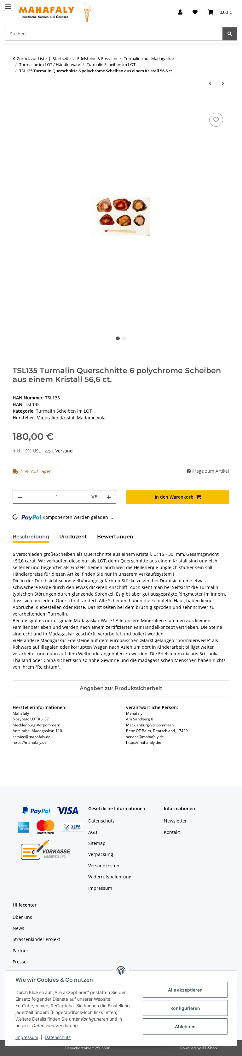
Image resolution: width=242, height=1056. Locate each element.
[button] (180, 12)
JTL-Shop (209, 1048)
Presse (19, 962)
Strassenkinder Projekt (36, 939)
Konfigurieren (185, 1008)
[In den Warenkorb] (18, 104)
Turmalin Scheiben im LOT (64, 411)
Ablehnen (185, 1026)
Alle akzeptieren (185, 989)
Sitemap (97, 843)
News (18, 928)
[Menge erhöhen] (109, 496)
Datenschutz (58, 1037)
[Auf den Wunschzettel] (216, 120)
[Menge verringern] (20, 496)
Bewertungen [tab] (115, 537)
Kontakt (172, 832)
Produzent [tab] (73, 537)
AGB (92, 832)
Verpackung (100, 854)
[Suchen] (229, 33)
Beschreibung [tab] (31, 537)
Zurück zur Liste (32, 58)
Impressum (26, 1037)
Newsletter (175, 821)
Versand (64, 451)
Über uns (22, 917)
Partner (20, 951)
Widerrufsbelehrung (109, 877)
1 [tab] (118, 338)
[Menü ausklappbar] (8, 4)
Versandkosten (103, 866)
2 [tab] (124, 338)
